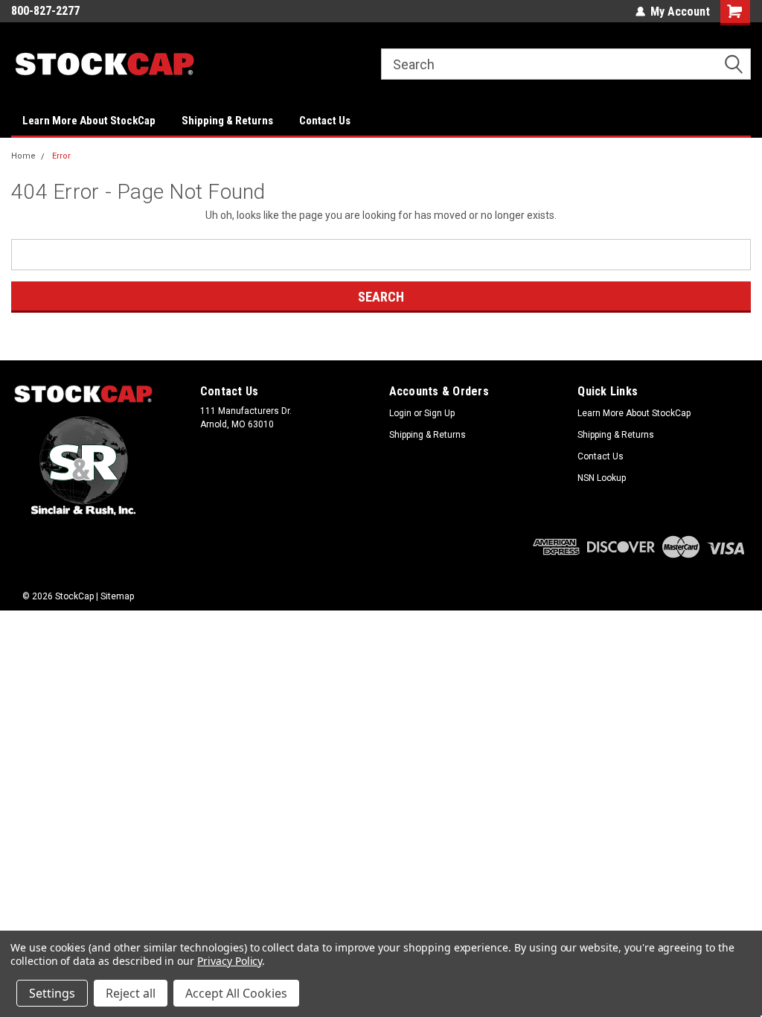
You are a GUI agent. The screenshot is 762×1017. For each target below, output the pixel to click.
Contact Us (324, 120)
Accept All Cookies (236, 993)
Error (61, 156)
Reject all (131, 993)
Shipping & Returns (227, 120)
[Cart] (735, 12)
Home (23, 156)
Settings (52, 993)
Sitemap (117, 596)
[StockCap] (83, 395)
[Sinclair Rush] (83, 465)
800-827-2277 (45, 11)
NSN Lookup (601, 478)
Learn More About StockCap (89, 120)
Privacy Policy (229, 961)
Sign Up (439, 413)
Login (400, 413)
